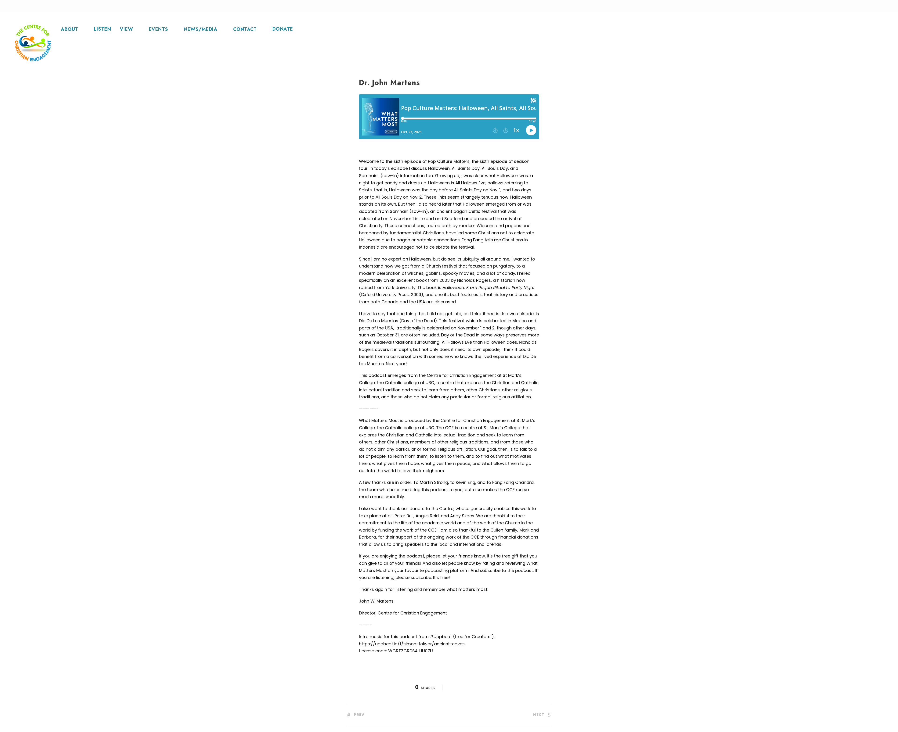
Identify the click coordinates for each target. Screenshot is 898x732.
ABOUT (69, 29)
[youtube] (565, 6)
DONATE (282, 29)
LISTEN (102, 29)
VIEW (126, 29)
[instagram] (576, 6)
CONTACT (245, 29)
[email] (542, 6)
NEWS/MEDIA (200, 29)
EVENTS (158, 29)
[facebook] (553, 6)
